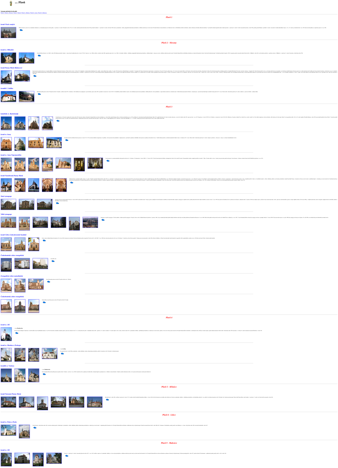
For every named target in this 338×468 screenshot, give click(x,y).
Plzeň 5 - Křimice (26, 12)
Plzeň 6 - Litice (34, 12)
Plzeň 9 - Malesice (42, 12)
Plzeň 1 (2, 12)
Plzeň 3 (15, 12)
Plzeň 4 (19, 12)
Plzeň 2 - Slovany (9, 12)
